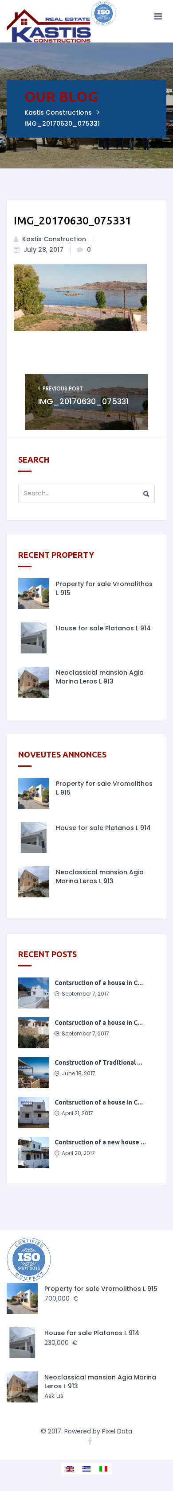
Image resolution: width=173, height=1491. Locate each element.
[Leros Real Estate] (62, 21)
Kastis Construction (54, 239)
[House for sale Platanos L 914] (33, 637)
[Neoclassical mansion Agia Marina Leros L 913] (33, 682)
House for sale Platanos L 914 (103, 628)
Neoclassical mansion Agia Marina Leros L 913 (100, 677)
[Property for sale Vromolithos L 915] (33, 593)
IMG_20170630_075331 (83, 401)
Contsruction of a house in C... (99, 982)
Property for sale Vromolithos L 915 (100, 1288)
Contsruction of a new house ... (100, 1142)
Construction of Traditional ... (98, 1062)
